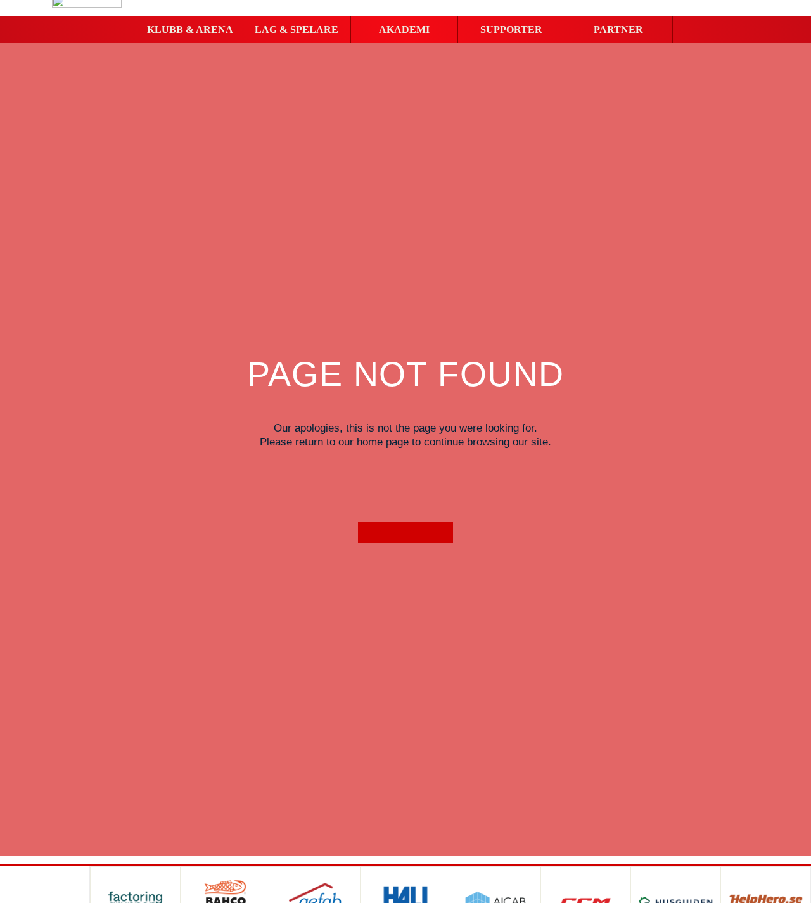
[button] (189, 30)
